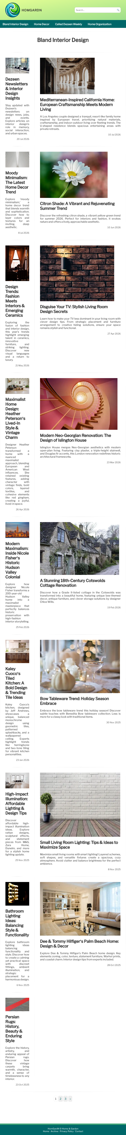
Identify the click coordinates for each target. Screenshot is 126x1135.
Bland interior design (15, 24)
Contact (79, 1131)
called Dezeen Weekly (68, 24)
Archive (54, 1131)
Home (46, 1131)
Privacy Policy (67, 1131)
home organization (99, 24)
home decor (41, 24)
